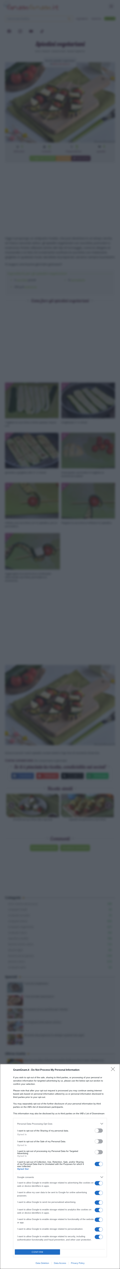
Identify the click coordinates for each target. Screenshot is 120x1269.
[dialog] (60, 1166)
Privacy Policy (78, 1263)
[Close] (114, 1070)
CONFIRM (37, 1252)
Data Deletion (42, 1263)
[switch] (99, 1130)
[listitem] (60, 1123)
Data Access (60, 1263)
